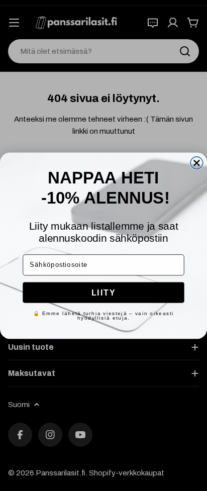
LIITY (103, 292)
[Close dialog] (196, 162)
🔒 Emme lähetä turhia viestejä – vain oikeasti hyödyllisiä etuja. (103, 315)
